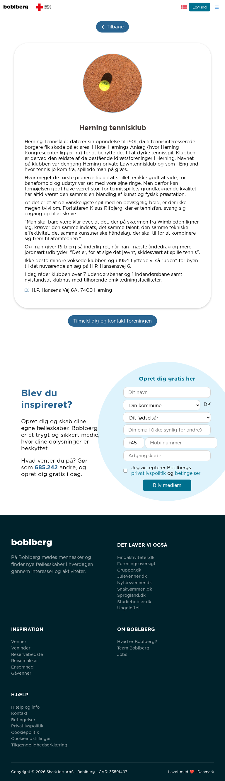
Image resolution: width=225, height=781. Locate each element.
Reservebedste (27, 654)
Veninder (20, 647)
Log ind (199, 7)
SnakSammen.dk (134, 588)
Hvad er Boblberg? (137, 641)
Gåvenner (21, 673)
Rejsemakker (24, 660)
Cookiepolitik (25, 732)
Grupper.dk (129, 569)
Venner (18, 641)
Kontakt (19, 713)
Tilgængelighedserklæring (39, 744)
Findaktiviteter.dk (135, 557)
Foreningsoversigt (136, 563)
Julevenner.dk (132, 576)
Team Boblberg (133, 647)
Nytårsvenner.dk (134, 582)
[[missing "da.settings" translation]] (184, 7)
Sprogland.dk (131, 595)
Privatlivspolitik (27, 725)
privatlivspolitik (148, 473)
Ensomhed (22, 666)
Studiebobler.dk (134, 601)
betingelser (187, 473)
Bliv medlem (167, 485)
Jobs (122, 654)
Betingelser (23, 719)
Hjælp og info (25, 707)
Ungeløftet (128, 607)
